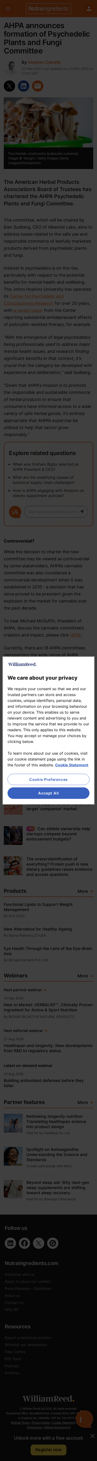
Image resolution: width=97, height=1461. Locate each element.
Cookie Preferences (48, 779)
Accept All (48, 793)
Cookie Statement (71, 765)
